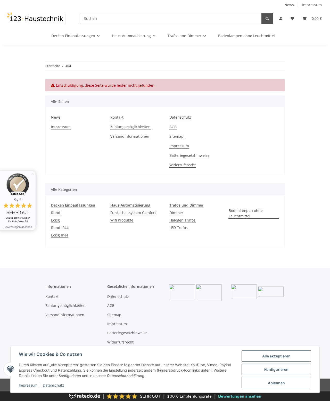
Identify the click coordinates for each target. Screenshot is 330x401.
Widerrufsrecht (182, 164)
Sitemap (176, 136)
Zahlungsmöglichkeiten (130, 126)
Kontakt (116, 117)
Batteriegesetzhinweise (189, 155)
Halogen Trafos (182, 220)
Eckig (55, 220)
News (289, 4)
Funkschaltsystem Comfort (133, 212)
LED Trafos (178, 227)
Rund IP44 (60, 227)
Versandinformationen (129, 136)
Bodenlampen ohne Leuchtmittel (246, 213)
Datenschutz (53, 385)
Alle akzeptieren (276, 356)
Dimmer (176, 212)
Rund (55, 212)
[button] (280, 18)
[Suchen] (267, 18)
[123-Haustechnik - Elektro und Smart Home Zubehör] (36, 18)
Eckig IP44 (59, 235)
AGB (173, 126)
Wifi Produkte (121, 220)
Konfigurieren (276, 369)
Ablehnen (276, 383)
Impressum (28, 385)
